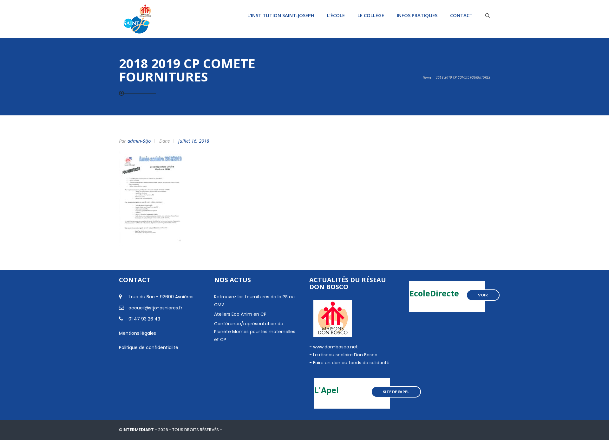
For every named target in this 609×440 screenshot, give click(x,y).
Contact (461, 15)
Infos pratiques (417, 15)
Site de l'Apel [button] (396, 391)
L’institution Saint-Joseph (280, 15)
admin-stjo (139, 141)
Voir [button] (483, 295)
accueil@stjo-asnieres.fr (155, 308)
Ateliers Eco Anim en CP (240, 314)
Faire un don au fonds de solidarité (351, 362)
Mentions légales (137, 333)
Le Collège (370, 15)
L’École (336, 15)
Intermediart (138, 430)
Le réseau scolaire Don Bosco (344, 355)
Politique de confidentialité (148, 347)
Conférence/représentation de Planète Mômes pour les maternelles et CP (254, 331)
